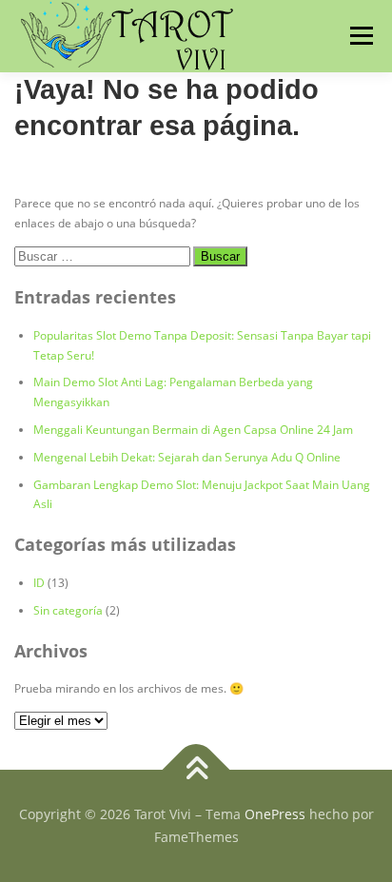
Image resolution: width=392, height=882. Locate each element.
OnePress (275, 814)
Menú (359, 36)
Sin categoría (68, 610)
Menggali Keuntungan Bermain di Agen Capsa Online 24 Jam (193, 429)
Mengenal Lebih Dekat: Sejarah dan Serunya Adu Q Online (187, 457)
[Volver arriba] (196, 770)
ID (39, 583)
